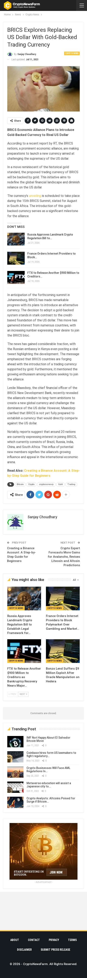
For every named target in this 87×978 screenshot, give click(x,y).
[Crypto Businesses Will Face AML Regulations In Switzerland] (15, 772)
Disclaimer (24, 949)
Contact (34, 940)
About (14, 940)
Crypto (31, 484)
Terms (72, 940)
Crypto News (72, 53)
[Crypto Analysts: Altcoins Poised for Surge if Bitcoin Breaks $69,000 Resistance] (15, 802)
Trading (71, 484)
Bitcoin (20, 484)
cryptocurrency (46, 484)
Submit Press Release (55, 949)
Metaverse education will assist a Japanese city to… (49, 785)
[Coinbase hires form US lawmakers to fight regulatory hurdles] (15, 756)
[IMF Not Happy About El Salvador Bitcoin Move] (15, 741)
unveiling (35, 196)
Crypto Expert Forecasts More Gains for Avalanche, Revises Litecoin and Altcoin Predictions (64, 556)
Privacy (54, 940)
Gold (60, 484)
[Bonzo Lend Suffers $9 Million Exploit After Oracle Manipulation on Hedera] (63, 651)
